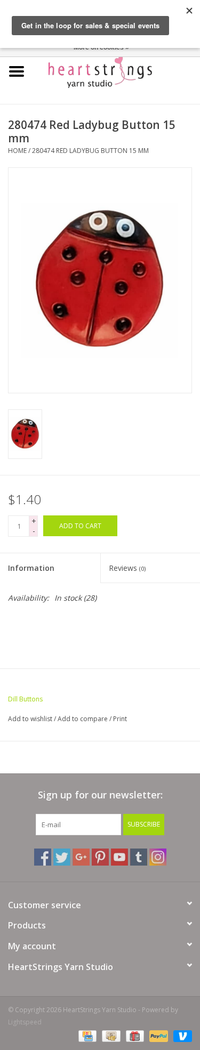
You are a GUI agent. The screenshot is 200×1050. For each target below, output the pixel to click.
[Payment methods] (86, 1035)
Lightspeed (25, 1022)
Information (31, 568)
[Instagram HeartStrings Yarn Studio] (157, 857)
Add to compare (83, 718)
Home (17, 150)
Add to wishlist (30, 718)
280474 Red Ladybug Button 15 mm (90, 150)
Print (120, 718)
